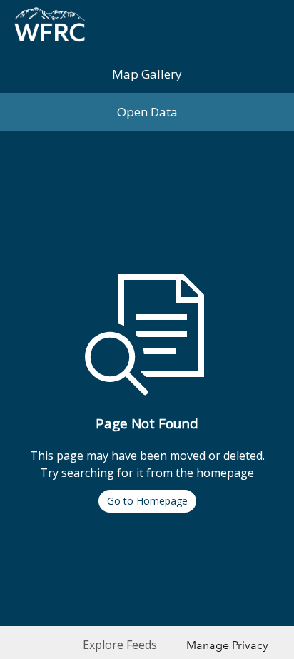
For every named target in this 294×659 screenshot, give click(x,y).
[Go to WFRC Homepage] (50, 27)
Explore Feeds (120, 645)
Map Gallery (147, 74)
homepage (225, 473)
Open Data (147, 112)
